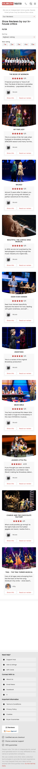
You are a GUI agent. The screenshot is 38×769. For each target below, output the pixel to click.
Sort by (4, 34)
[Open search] (31, 4)
